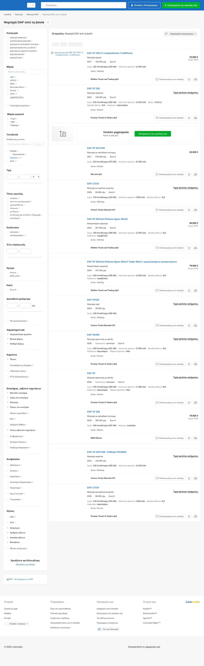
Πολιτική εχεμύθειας (58, 613)
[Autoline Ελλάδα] (14, 5)
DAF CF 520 (93, 412)
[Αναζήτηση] (43, 5)
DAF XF (91, 373)
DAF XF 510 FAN (96, 148)
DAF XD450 (93, 335)
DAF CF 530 (93, 88)
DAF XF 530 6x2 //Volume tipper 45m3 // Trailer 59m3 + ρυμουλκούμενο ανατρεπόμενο (132, 262)
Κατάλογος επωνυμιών (60, 627)
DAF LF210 (93, 184)
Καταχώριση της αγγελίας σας (152, 134)
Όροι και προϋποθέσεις (60, 609)
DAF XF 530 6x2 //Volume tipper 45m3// (107, 219)
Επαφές (7, 618)
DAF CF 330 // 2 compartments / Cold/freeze (110, 53)
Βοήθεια (7, 613)
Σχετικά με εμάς (11, 609)
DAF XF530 (93, 300)
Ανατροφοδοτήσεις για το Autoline (65, 623)
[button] (189, 79)
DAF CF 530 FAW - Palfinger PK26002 (106, 452)
